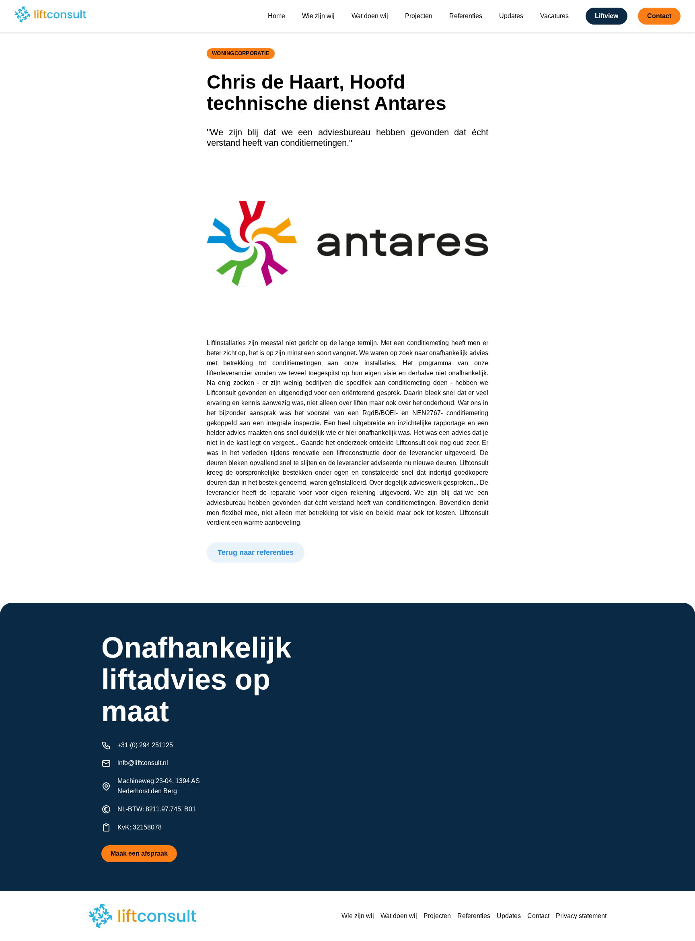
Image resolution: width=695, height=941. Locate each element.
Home (276, 15)
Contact (538, 915)
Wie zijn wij (318, 15)
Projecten (418, 15)
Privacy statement (581, 915)
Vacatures (554, 15)
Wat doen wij (370, 15)
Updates (511, 15)
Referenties (465, 15)
